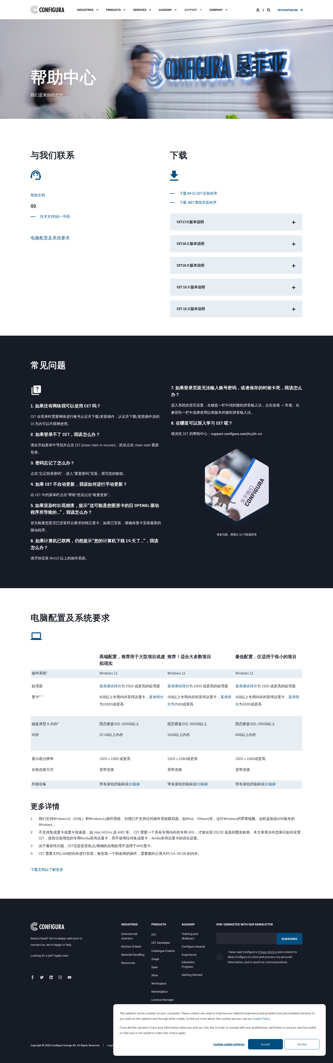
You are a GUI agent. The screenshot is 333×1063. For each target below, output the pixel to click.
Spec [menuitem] (154, 967)
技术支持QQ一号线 (55, 216)
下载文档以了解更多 (47, 869)
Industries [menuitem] (85, 10)
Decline (302, 1044)
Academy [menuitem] (165, 10)
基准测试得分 (110, 686)
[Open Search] (269, 10)
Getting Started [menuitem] (192, 975)
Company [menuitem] (216, 10)
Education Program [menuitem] (188, 964)
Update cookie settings (229, 1044)
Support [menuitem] (190, 10)
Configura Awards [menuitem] (193, 946)
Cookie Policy (261, 1019)
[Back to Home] (48, 10)
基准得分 (156, 697)
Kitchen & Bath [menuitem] (131, 946)
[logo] (48, 926)
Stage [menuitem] (155, 959)
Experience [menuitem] (189, 955)
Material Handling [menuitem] (132, 955)
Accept (265, 1044)
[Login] (258, 10)
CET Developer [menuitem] (160, 943)
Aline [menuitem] (154, 975)
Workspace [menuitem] (158, 983)
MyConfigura (288, 10)
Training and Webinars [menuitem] (190, 936)
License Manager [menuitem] (162, 1000)
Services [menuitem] (139, 10)
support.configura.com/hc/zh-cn (236, 433)
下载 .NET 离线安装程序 (198, 202)
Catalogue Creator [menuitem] (163, 951)
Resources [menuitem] (128, 963)
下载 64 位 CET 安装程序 (198, 193)
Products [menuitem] (113, 10)
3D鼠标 (134, 784)
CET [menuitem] (153, 934)
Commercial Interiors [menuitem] (129, 936)
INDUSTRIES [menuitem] (129, 924)
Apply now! (61, 955)
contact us (38, 945)
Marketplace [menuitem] (159, 991)
